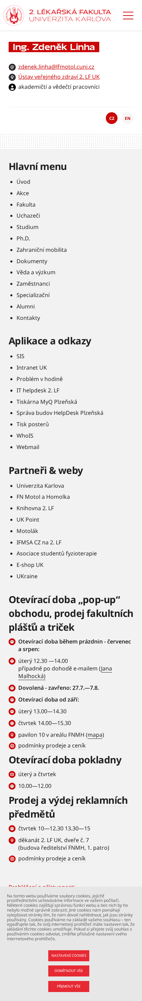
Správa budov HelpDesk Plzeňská (60, 413)
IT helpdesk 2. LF (38, 390)
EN (128, 118)
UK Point (28, 519)
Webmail (28, 447)
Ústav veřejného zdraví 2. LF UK (59, 76)
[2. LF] (70, 15)
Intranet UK (32, 367)
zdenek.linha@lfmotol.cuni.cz (56, 66)
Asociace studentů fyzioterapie (57, 553)
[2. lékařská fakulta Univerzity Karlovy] (13, 15)
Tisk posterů (33, 424)
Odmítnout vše (68, 970)
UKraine (27, 576)
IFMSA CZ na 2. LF (39, 542)
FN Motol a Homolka (43, 496)
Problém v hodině (40, 379)
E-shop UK (30, 565)
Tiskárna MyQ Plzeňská (47, 402)
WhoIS (25, 435)
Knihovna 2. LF (35, 508)
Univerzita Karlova (40, 485)
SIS (20, 356)
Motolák (27, 531)
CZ (111, 118)
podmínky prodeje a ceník (52, 745)
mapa (95, 734)
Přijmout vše (69, 986)
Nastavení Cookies (69, 955)
